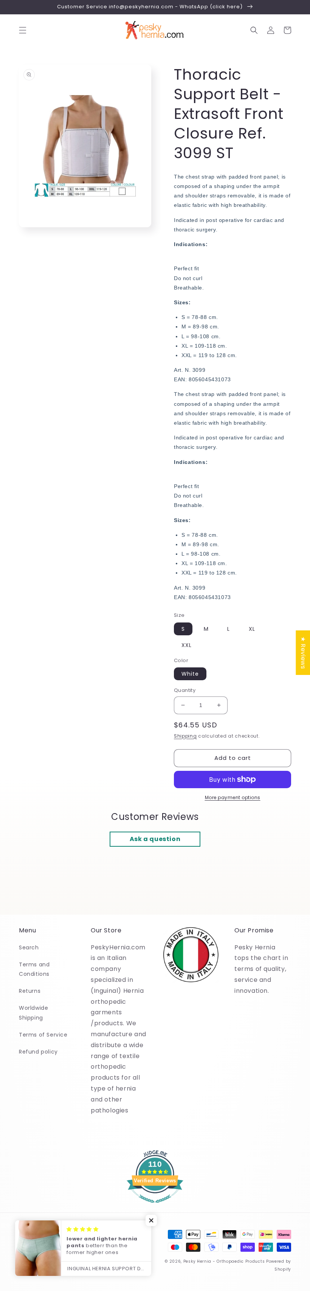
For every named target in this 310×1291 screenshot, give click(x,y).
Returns (29, 991)
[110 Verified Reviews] (155, 1206)
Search (29, 947)
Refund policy (38, 1051)
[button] (22, 30)
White (190, 674)
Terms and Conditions (34, 969)
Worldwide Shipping (33, 1012)
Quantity (184, 690)
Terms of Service (43, 1034)
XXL (186, 645)
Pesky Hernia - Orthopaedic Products (224, 1261)
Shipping (185, 736)
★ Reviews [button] (303, 652)
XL (252, 629)
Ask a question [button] (155, 839)
